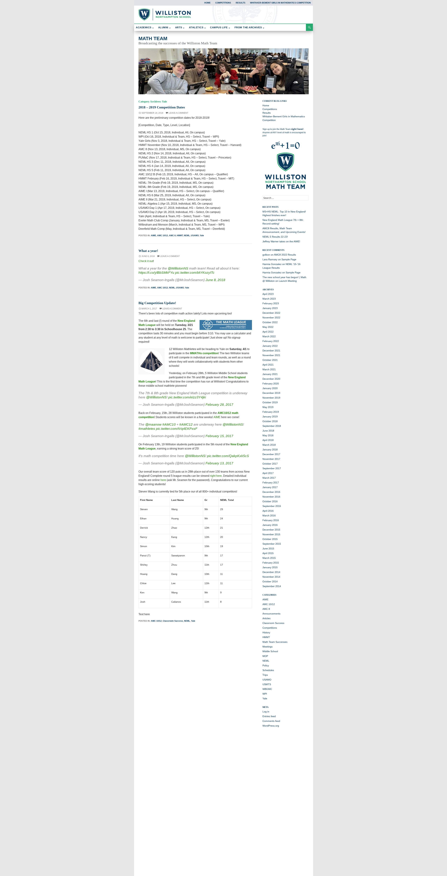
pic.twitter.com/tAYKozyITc (194, 272)
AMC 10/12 (162, 235)
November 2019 (271, 397)
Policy (265, 665)
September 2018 (271, 426)
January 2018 (270, 449)
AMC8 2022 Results (285, 254)
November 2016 (271, 496)
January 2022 (270, 345)
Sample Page (288, 259)
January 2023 (270, 308)
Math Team (152, 38)
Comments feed (271, 721)
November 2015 (271, 534)
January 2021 (270, 374)
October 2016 (270, 501)
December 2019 (271, 393)
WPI (264, 693)
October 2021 (270, 360)
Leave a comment (178, 113)
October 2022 (270, 322)
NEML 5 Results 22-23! (275, 236)
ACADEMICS (143, 27)
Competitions (223, 3)
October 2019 (270, 402)
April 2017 (268, 473)
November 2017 (271, 459)
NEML (187, 235)
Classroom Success (173, 621)
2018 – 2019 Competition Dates (161, 107)
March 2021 (269, 369)
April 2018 (268, 440)
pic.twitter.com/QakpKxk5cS (228, 456)
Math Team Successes (274, 642)
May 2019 (267, 407)
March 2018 (269, 444)
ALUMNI (163, 27)
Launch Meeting (288, 280)
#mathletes (146, 428)
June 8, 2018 (215, 280)
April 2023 (268, 294)
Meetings (267, 646)
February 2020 (270, 383)
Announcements (271, 613)
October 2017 (270, 463)
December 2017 (271, 454)
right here (216, 475)
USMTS (266, 684)
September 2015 (271, 543)
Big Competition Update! (157, 303)
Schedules (268, 670)
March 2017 (269, 477)
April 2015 (268, 553)
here (163, 480)
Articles (266, 618)
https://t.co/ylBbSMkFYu (156, 272)
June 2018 (268, 430)
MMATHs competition (204, 353)
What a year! (148, 251)
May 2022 (267, 327)
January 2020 (270, 388)
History (266, 632)
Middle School (270, 651)
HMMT (180, 235)
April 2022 (268, 331)
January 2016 (270, 525)
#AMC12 (186, 424)
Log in (265, 711)
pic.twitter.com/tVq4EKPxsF (176, 428)
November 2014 (271, 576)
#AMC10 (169, 424)
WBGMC (267, 689)
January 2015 (270, 567)
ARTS (178, 27)
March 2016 (269, 515)
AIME (153, 235)
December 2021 (271, 350)
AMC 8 (172, 235)
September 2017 (271, 468)
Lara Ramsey (269, 259)
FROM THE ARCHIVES (248, 27)
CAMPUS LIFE (219, 27)
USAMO (195, 235)
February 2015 (270, 562)
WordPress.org (270, 725)
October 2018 (270, 421)
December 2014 (271, 572)
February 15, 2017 (219, 436)
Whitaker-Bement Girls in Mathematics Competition (280, 3)
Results (240, 3)
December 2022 (271, 312)
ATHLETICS (196, 27)
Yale (202, 235)
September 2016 (271, 506)
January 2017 (270, 487)
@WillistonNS (178, 268)
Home (207, 3)
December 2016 (271, 492)
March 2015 (269, 558)
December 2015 (271, 529)
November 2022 (271, 317)
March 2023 (269, 298)
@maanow (153, 424)
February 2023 (270, 303)
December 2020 (271, 378)
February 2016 (270, 520)
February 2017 (270, 482)
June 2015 (268, 548)
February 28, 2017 (219, 404)
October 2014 (270, 581)
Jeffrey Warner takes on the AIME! (281, 241)
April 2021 (268, 364)
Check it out (145, 261)
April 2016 (268, 510)
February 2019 (270, 411)
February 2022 (270, 341)
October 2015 (270, 539)
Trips (265, 674)
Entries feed (269, 716)
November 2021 (271, 355)
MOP (265, 656)
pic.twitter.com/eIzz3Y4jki (187, 397)
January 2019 (270, 416)
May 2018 (267, 435)
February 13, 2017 (219, 463)
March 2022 (269, 336)
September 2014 (271, 586)
